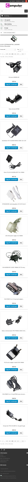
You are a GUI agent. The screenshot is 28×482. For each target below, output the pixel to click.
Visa (18, 49)
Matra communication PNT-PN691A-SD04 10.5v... (14, 330)
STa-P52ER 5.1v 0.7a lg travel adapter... (14, 299)
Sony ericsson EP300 (14, 109)
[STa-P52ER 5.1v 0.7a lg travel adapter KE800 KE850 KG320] (14, 289)
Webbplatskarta (3, 461)
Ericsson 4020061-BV (14, 77)
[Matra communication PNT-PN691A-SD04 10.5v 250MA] (14, 320)
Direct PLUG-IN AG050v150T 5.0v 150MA (14, 172)
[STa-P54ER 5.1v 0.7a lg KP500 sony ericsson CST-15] (14, 384)
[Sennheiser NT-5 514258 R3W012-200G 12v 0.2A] (14, 130)
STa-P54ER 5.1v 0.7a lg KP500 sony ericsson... (14, 394)
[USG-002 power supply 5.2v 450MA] (14, 225)
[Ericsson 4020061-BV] (14, 67)
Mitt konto (3, 465)
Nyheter (1, 455)
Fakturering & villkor (4, 460)
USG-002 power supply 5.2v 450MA (14, 235)
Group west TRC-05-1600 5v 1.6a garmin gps (14, 426)
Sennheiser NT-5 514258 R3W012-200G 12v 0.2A (14, 140)
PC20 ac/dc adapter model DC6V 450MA (14, 362)
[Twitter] (4, 449)
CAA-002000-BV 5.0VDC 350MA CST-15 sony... (14, 267)
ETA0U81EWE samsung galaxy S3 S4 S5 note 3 (14, 204)
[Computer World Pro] (14, 5)
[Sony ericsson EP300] (14, 98)
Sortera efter (2, 49)
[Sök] (26, 11)
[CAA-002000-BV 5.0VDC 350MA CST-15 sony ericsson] (14, 257)
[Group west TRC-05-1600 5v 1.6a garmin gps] (14, 415)
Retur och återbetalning (5, 458)
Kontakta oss (3, 456)
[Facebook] (1, 449)
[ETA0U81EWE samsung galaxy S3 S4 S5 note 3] (14, 194)
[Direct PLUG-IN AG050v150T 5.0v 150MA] (14, 162)
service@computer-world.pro (9, 471)
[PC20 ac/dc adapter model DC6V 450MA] (14, 352)
